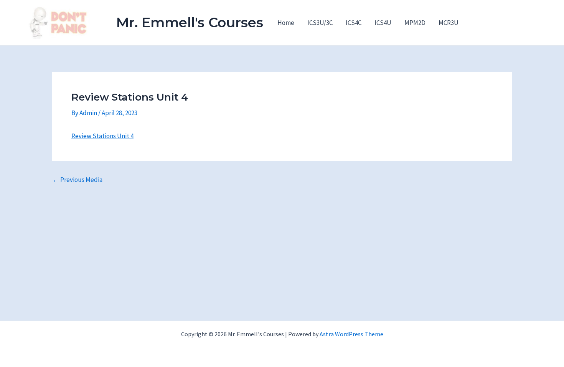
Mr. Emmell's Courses (189, 22)
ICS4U (382, 22)
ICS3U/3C (320, 22)
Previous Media (77, 180)
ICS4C (353, 22)
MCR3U (448, 22)
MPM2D (414, 22)
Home (285, 22)
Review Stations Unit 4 (102, 136)
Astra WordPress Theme (351, 334)
